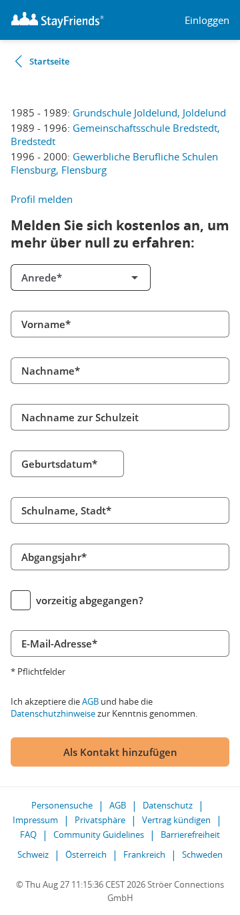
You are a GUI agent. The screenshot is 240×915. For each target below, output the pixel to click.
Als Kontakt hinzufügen (120, 752)
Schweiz (33, 854)
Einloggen (207, 20)
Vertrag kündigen (176, 820)
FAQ (28, 834)
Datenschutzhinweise (53, 713)
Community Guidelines (98, 834)
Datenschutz (168, 805)
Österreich (86, 854)
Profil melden (42, 199)
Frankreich (144, 854)
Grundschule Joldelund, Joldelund (149, 112)
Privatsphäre (100, 820)
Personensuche (62, 805)
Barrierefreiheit (190, 834)
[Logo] (57, 20)
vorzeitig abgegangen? (89, 600)
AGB (90, 701)
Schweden (202, 854)
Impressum (35, 820)
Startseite (49, 61)
